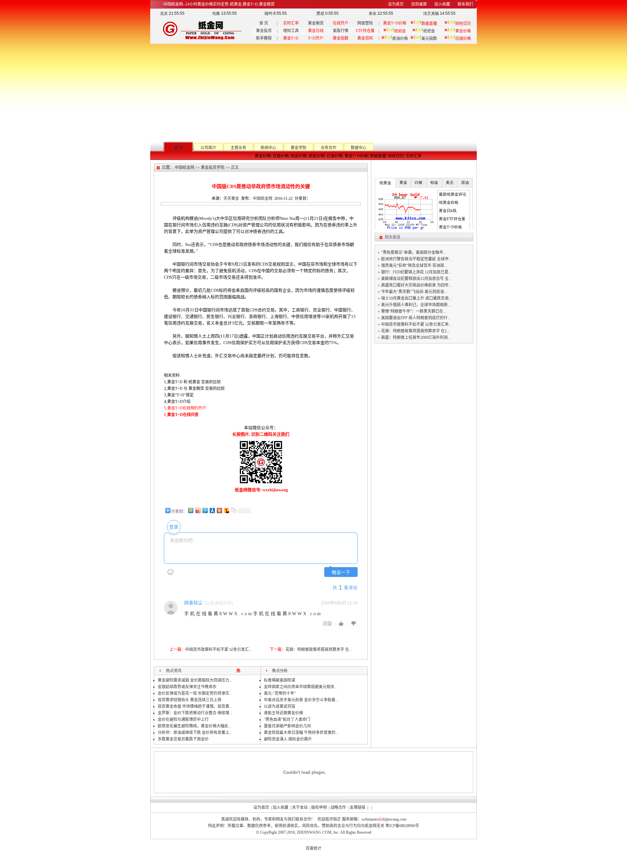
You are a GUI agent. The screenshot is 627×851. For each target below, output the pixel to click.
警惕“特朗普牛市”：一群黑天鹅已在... (413, 311)
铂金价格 (298, 156)
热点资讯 (174, 671)
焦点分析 (280, 671)
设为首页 (261, 807)
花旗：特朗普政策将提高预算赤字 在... (318, 649)
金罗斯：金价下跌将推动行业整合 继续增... (195, 713)
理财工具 (291, 30)
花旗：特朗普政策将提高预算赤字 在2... (415, 331)
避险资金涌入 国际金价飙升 (288, 739)
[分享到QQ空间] (190, 510)
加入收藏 (280, 807)
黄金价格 (262, 156)
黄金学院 (298, 148)
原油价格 (400, 38)
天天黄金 (231, 198)
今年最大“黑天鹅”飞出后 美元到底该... (414, 291)
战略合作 (338, 807)
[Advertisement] (313, 93)
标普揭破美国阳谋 (279, 680)
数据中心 (358, 148)
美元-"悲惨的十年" (280, 693)
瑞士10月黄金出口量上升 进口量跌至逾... (416, 298)
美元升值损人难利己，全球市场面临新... (416, 305)
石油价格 (334, 156)
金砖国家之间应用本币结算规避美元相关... (300, 687)
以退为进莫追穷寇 (279, 706)
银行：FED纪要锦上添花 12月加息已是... (416, 272)
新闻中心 (268, 148)
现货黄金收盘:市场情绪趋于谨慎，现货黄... (195, 706)
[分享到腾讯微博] (204, 510)
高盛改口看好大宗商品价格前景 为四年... (416, 285)
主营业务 (238, 148)
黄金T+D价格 (356, 156)
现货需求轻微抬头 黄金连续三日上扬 (189, 700)
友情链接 (357, 807)
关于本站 (300, 807)
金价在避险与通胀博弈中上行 (183, 719)
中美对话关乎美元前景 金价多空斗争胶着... (301, 700)
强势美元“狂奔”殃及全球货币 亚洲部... (414, 265)
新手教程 (264, 38)
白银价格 (280, 156)
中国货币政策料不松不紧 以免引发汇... (218, 649)
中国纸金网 (184, 167)
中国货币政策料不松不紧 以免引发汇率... (416, 324)
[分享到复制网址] (233, 510)
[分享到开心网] (219, 510)
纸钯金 (429, 31)
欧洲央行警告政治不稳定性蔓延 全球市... (416, 259)
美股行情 (340, 30)
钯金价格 (316, 156)
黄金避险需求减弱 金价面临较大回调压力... (195, 680)
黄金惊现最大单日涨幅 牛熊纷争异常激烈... (301, 732)
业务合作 (328, 148)
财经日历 (396, 156)
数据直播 (378, 156)
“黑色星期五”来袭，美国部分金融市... (413, 252)
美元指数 (429, 38)
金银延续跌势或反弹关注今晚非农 (187, 687)
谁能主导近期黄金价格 (283, 713)
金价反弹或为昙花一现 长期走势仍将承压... (195, 693)
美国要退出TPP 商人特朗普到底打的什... (416, 318)
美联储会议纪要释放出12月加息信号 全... (416, 278)
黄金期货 (316, 23)
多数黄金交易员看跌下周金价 (183, 739)
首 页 (263, 23)
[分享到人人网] (212, 510)
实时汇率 (414, 156)
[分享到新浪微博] (197, 510)
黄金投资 (264, 30)
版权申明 (319, 807)
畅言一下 (341, 572)
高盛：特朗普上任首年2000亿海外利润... (416, 337)
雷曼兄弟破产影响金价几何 (287, 726)
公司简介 (208, 148)
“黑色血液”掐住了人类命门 (287, 719)
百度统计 (313, 848)
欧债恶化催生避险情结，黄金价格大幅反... (194, 726)
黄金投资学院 (212, 167)
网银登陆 (365, 23)
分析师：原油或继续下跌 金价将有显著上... (195, 732)
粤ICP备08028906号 (402, 826)
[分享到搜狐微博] (226, 510)
